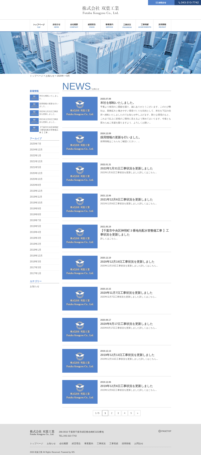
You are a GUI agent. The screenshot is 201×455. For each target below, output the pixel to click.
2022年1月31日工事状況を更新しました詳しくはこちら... (128, 172)
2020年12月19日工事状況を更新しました (127, 261)
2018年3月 (35, 261)
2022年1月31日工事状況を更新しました (126, 168)
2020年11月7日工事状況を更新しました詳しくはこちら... (128, 296)
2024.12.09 (105, 133)
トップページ (36, 443)
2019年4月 (35, 232)
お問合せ (138, 443)
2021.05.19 (105, 226)
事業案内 (88, 443)
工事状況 (101, 443)
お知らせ (34, 286)
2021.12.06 (105, 195)
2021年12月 (36, 161)
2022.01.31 (105, 164)
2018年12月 (36, 255)
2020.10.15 (105, 289)
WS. (73, 452)
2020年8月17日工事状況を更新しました (126, 323)
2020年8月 (35, 185)
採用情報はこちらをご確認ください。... (120, 141)
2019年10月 (36, 202)
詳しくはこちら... (109, 238)
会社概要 (63, 443)
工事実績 (113, 443)
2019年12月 (36, 191)
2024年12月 (36, 149)
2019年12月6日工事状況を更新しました (126, 386)
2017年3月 (35, 267)
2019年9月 (35, 208)
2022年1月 (35, 155)
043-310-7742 (70, 436)
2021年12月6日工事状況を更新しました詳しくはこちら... (128, 203)
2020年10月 (36, 179)
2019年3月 (35, 238)
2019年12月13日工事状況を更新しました (127, 354)
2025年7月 (35, 143)
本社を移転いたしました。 (118, 102)
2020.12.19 (105, 257)
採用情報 (126, 443)
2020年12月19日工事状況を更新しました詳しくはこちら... (129, 265)
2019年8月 (35, 214)
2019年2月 (35, 244)
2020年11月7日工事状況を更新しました (126, 292)
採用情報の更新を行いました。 (121, 137)
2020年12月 (36, 173)
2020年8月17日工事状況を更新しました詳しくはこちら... (128, 328)
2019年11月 (36, 196)
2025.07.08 (105, 99)
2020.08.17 (105, 320)
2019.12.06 (105, 382)
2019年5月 (35, 226)
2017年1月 (35, 273)
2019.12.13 (105, 351)
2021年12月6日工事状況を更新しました (126, 199)
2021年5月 (35, 167)
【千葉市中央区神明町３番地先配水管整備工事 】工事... (48, 130)
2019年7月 (35, 220)
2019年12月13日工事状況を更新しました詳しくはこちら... (129, 359)
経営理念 (76, 443)
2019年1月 (35, 249)
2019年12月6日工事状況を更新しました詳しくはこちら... (128, 390)
